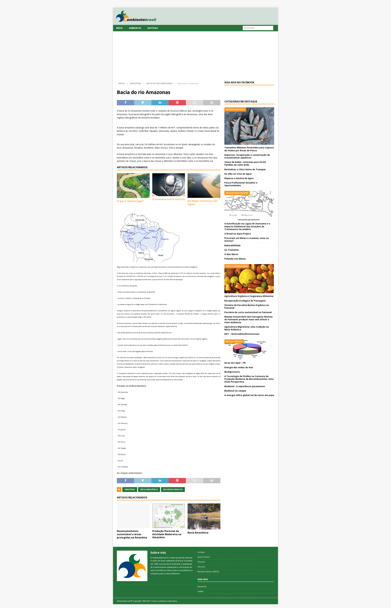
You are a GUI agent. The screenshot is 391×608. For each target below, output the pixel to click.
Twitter (200, 591)
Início (119, 28)
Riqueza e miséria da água (239, 178)
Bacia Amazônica (149, 489)
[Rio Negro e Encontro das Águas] (204, 185)
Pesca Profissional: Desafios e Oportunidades (240, 184)
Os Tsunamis (231, 249)
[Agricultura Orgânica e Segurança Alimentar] (249, 278)
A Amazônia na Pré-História (168, 199)
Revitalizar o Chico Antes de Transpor (245, 169)
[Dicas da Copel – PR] (249, 349)
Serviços (201, 566)
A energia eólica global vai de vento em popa (249, 395)
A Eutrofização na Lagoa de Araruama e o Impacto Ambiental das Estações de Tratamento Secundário (247, 226)
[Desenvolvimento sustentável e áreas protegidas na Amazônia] (133, 515)
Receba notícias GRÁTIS (208, 571)
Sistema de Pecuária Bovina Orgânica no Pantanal (246, 306)
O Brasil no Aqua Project (237, 233)
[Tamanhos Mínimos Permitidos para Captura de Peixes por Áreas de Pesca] (249, 126)
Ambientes (135, 28)
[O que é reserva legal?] (133, 185)
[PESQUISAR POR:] (258, 27)
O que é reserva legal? (130, 201)
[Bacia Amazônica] (204, 516)
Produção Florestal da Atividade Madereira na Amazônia (166, 534)
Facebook (201, 586)
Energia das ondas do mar (238, 367)
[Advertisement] (195, 58)
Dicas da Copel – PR (235, 362)
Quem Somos (203, 556)
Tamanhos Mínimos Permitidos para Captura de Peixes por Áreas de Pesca (249, 149)
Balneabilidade (232, 245)
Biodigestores (232, 371)
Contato (201, 552)
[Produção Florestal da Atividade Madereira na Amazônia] (168, 515)
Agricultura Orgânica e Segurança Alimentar (249, 296)
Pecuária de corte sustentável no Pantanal (248, 312)
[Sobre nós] (132, 566)
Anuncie (201, 561)
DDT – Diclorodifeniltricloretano (241, 333)
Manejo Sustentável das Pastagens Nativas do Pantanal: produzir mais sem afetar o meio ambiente (248, 319)
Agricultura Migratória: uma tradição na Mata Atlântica (246, 328)
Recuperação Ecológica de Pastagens (245, 300)
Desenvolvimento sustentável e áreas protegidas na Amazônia (132, 534)
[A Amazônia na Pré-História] (168, 184)
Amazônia (135, 83)
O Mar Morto (231, 254)
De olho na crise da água (238, 173)
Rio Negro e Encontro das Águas (203, 202)
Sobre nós (158, 552)
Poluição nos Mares (235, 258)
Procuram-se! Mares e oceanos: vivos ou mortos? (246, 239)
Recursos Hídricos (173, 489)
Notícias (153, 28)
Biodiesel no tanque (235, 390)
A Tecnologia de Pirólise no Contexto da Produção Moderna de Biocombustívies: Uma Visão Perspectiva (249, 379)
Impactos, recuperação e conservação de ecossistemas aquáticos (247, 156)
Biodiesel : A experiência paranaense (244, 386)
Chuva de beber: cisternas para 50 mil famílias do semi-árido (245, 163)
